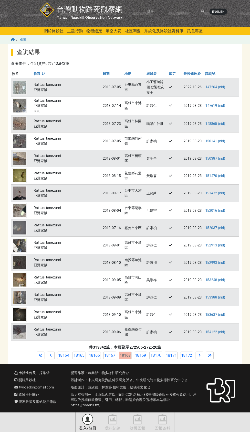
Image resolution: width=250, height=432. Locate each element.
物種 (39, 74)
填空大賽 (113, 31)
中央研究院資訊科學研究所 (108, 380)
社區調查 (133, 31)
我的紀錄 (112, 428)
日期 (106, 74)
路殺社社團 (27, 395)
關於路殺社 (53, 31)
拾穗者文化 (138, 387)
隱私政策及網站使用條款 (37, 402)
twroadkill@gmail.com (36, 387)
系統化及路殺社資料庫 (163, 31)
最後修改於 (192, 74)
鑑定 (172, 74)
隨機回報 (137, 428)
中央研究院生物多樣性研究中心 (160, 380)
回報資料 (162, 428)
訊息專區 (195, 31)
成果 (23, 40)
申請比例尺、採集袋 (34, 373)
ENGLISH (218, 11)
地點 (128, 74)
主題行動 (75, 31)
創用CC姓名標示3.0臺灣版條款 (142, 395)
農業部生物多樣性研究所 (106, 373)
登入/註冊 (87, 428)
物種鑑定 (94, 31)
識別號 (210, 74)
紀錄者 (151, 74)
